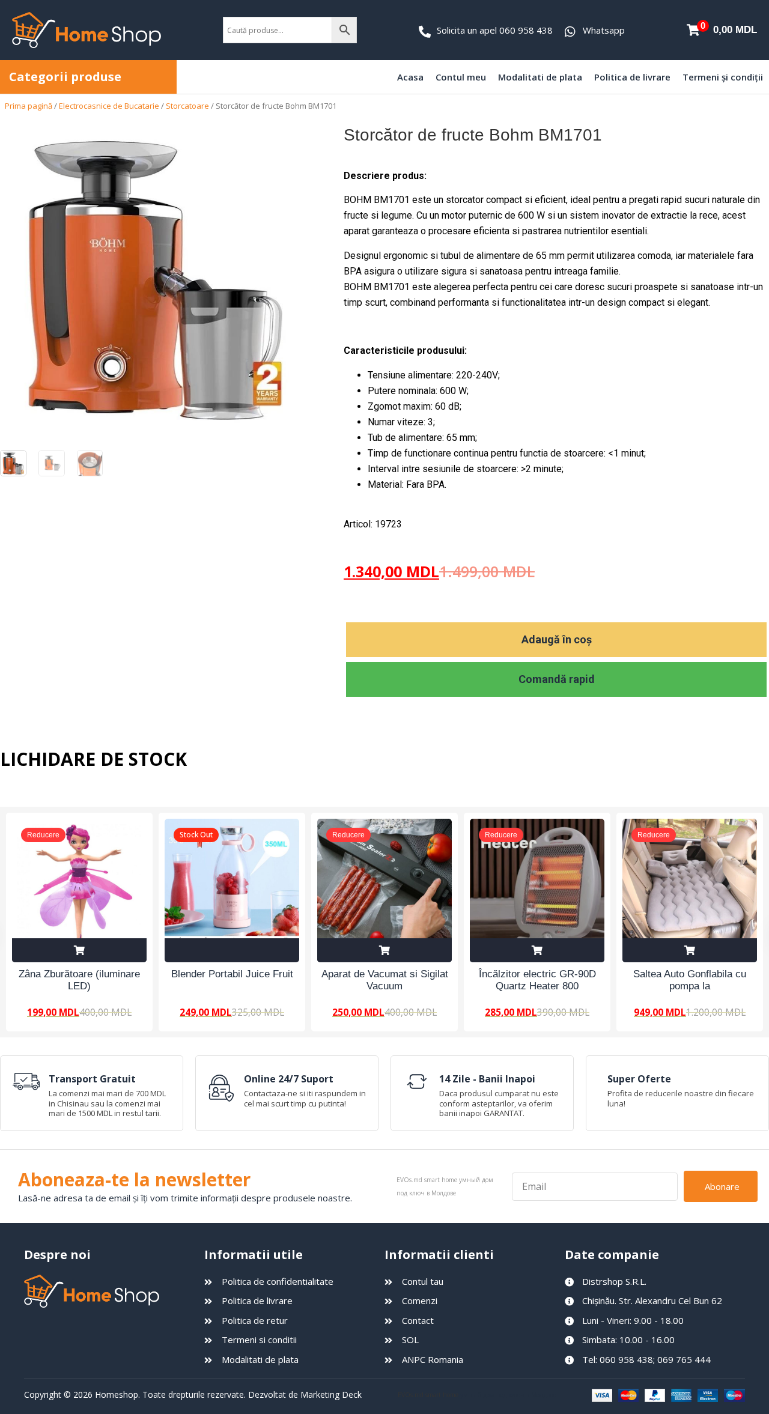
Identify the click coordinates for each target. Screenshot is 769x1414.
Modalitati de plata (540, 77)
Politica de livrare (632, 77)
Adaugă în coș (556, 639)
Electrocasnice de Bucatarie (109, 105)
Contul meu (461, 77)
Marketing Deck (331, 1394)
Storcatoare (187, 105)
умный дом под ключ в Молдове (508, 1395)
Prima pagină (28, 105)
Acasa (410, 77)
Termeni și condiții (722, 77)
